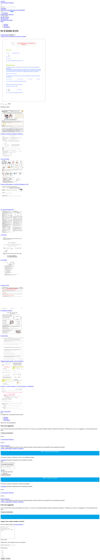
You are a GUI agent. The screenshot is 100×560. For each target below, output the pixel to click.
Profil (2, 21)
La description (7, 464)
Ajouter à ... (12, 35)
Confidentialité (8, 448)
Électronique (7, 27)
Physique (6, 25)
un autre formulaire (18, 524)
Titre (2, 461)
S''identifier (3, 8)
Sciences (6, 24)
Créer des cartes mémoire (18, 10)
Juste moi (5, 473)
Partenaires (7, 445)
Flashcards (11, 2)
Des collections (10, 14)
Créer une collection (5, 474)
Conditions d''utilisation (18, 448)
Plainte (2, 445)
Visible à (3, 470)
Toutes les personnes (8, 471)
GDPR (2, 448)
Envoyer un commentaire (7, 433)
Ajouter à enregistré (21, 36)
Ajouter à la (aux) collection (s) (8, 36)
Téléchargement (5, 35)
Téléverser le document (6, 10)
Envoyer (8, 558)
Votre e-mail (4, 539)
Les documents (4, 2)
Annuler (3, 558)
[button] (3, 104)
